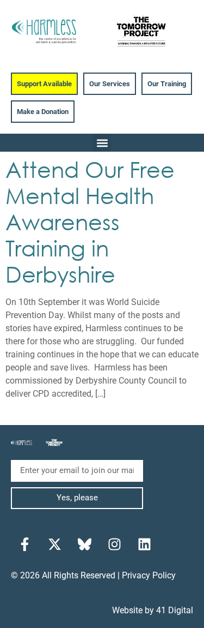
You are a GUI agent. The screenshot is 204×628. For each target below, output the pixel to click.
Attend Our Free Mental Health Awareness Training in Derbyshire (90, 221)
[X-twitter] (54, 544)
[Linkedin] (144, 544)
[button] (102, 143)
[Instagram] (114, 544)
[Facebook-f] (24, 544)
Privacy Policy (149, 575)
